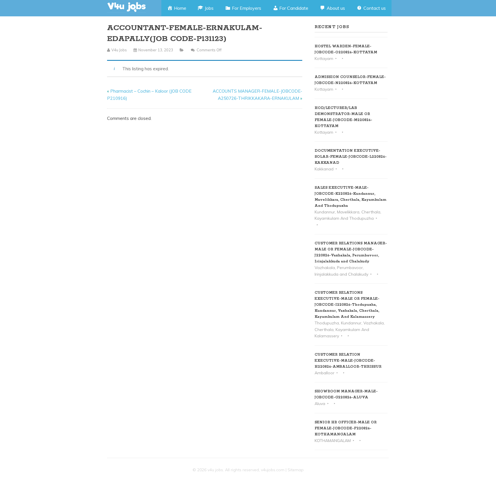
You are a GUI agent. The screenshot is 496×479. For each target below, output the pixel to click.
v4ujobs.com (272, 469)
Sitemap (296, 469)
